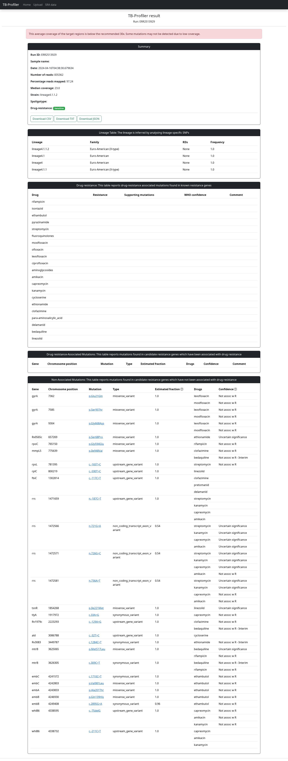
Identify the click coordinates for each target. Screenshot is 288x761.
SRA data (50, 5)
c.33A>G (94, 615)
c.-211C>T (95, 731)
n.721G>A (95, 526)
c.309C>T (94, 663)
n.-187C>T (95, 498)
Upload (37, 5)
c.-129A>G (95, 622)
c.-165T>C (95, 464)
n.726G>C (95, 553)
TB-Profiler (11, 4)
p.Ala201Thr (96, 690)
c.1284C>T (95, 642)
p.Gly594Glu (96, 444)
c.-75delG (94, 710)
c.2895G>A (95, 704)
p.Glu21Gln (96, 396)
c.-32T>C (94, 635)
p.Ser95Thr (96, 410)
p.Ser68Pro (96, 437)
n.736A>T (94, 581)
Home (27, 5)
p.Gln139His (96, 697)
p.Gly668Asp (96, 423)
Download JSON (89, 119)
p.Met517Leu (97, 649)
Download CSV (42, 119)
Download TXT (65, 119)
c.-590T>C (95, 471)
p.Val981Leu (96, 683)
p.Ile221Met (96, 608)
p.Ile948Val (95, 451)
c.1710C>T (95, 676)
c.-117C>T (95, 478)
